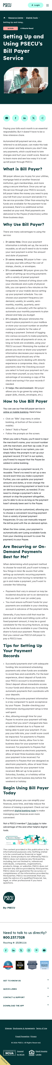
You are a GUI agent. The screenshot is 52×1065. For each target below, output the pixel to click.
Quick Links (10, 989)
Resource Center (15, 18)
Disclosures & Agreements (24, 1028)
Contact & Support (14, 997)
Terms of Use (41, 1028)
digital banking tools (25, 810)
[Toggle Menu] (46, 5)
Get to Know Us (12, 980)
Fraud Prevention (22, 1036)
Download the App (13, 1005)
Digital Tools (32, 18)
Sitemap (8, 1028)
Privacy (34, 1036)
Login (37, 5)
